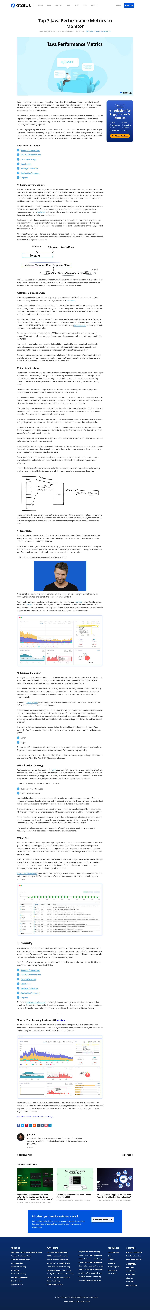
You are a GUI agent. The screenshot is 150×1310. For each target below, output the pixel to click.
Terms (66, 1301)
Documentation (113, 1252)
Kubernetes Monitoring (19, 1277)
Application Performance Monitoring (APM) (26, 1252)
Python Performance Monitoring (90, 1255)
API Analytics (15, 1270)
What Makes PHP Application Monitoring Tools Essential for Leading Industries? (115, 1195)
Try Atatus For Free (120, 136)
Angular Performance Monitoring (90, 1273)
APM (68, 5)
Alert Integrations (114, 1267)
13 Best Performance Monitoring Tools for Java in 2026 (74, 1195)
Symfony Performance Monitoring (59, 1270)
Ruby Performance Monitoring (89, 1252)
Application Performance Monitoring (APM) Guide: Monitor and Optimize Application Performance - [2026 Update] (35, 1197)
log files (79, 602)
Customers (130, 1267)
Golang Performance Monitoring (90, 1259)
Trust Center (80, 1301)
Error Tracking (16, 1281)
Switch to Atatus (17, 1285)
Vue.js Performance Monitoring (90, 1280)
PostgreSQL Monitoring (55, 1285)
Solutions (111, 1263)
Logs (85, 5)
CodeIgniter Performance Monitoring (60, 1274)
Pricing (94, 5)
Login (118, 5)
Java (88, 31)
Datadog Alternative (133, 1256)
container (41, 212)
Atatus (29, 605)
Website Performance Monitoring (91, 1269)
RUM (77, 5)
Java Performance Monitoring (57, 1260)
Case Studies (130, 1271)
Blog (49, 5)
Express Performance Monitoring (58, 1277)
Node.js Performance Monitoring (58, 1263)
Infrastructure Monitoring (20, 1260)
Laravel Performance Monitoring (58, 1267)
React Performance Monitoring (90, 1277)
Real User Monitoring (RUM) (21, 1256)
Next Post (126, 1155)
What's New (112, 1274)
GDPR (88, 1301)
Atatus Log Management (27, 873)
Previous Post (25, 1155)
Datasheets (130, 1275)
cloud (54, 770)
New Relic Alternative (134, 1252)
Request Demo (131, 1285)
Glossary (58, 5)
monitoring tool (79, 325)
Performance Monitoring (100, 31)
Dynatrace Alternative (134, 1260)
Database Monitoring (18, 1274)
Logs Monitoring (17, 1263)
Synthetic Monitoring (18, 1267)
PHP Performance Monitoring (57, 1252)
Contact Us (130, 1282)
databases (71, 300)
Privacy (71, 1301)
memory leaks (32, 702)
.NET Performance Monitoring (57, 1256)
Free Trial (129, 5)
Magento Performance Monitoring (91, 1266)
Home (40, 5)
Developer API (113, 1270)
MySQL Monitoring (53, 1281)
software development (36, 1002)
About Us (129, 1278)
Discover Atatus (101, 1219)
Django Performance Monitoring (90, 1262)
